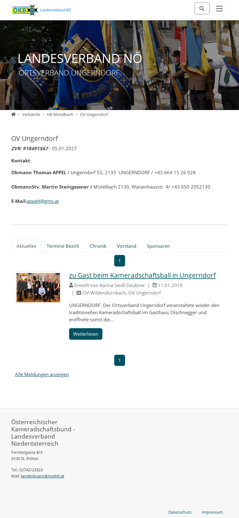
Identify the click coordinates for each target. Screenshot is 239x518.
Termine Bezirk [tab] (63, 246)
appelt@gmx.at (43, 201)
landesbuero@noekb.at (42, 476)
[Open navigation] (219, 8)
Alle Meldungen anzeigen (42, 374)
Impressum (212, 512)
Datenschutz (180, 512)
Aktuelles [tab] (26, 246)
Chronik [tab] (98, 246)
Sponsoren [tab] (158, 246)
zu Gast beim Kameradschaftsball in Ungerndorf (142, 275)
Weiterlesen (85, 334)
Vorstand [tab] (126, 246)
